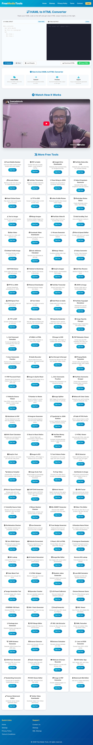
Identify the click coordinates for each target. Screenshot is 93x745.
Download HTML (69, 63)
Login (88, 3)
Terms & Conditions (8, 734)
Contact (80, 3)
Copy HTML (84, 63)
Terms (72, 3)
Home (44, 3)
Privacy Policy (62, 3)
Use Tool (12, 170)
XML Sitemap (37, 731)
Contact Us (36, 724)
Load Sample (31, 63)
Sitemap (52, 3)
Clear (19, 63)
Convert (9, 63)
